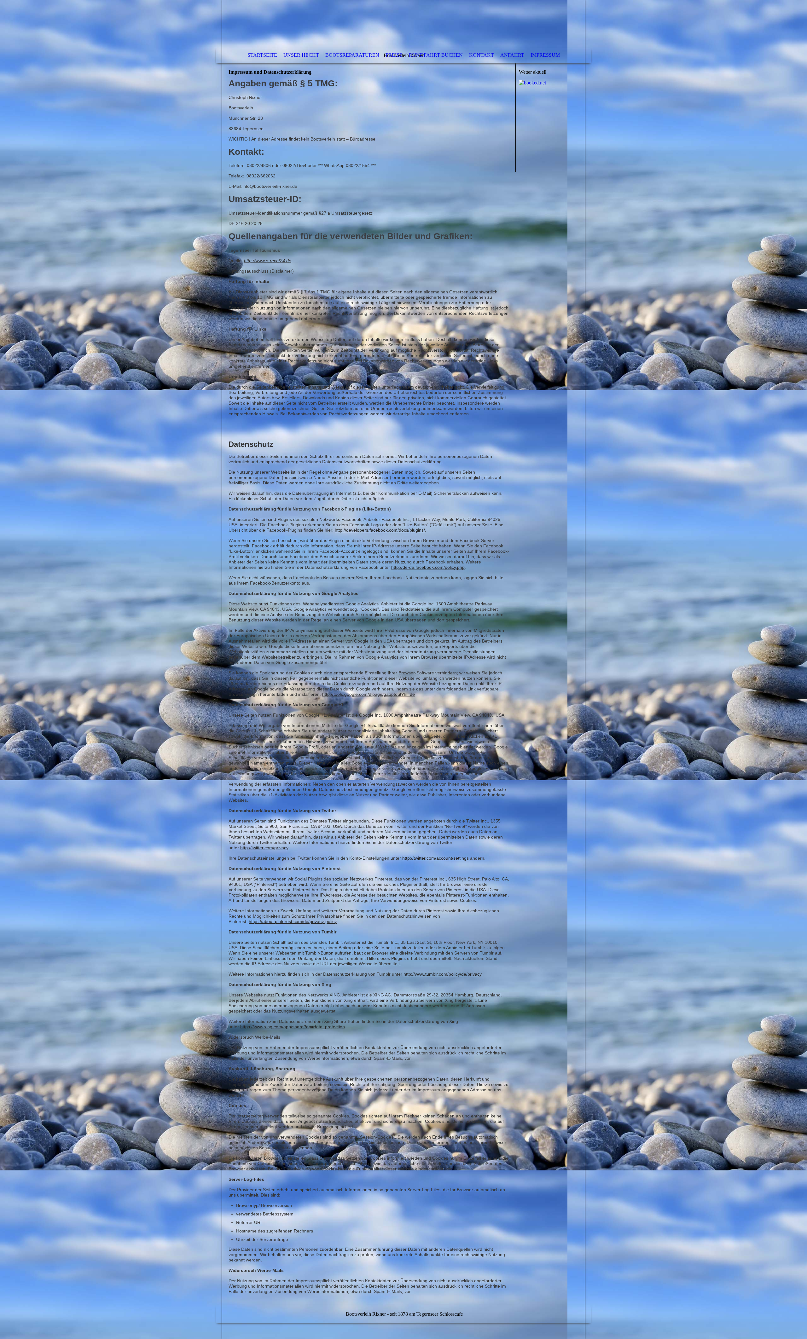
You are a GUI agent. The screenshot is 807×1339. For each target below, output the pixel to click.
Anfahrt (512, 55)
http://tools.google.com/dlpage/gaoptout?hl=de (368, 694)
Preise (394, 55)
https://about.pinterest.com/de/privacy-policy (293, 921)
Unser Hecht (301, 55)
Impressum (545, 55)
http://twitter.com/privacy (264, 847)
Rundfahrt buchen (436, 55)
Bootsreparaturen (352, 55)
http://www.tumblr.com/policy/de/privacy (442, 974)
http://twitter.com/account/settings (435, 858)
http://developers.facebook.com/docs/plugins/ (380, 530)
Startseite (262, 55)
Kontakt (481, 55)
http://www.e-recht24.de (267, 260)
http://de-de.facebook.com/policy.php (428, 567)
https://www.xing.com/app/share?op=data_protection (292, 1026)
